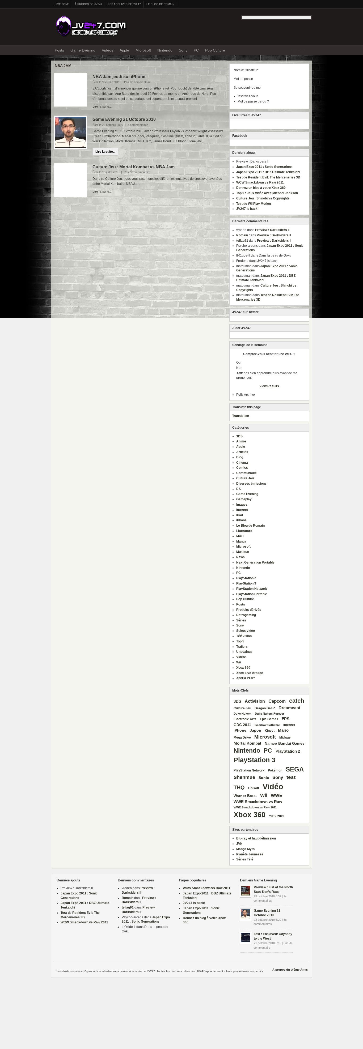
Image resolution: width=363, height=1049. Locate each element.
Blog (239, 457)
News (240, 557)
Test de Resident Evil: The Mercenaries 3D (268, 177)
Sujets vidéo (245, 631)
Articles (242, 452)
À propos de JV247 (88, 4)
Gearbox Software (267, 725)
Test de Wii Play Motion (253, 204)
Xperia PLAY (245, 678)
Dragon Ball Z (265, 708)
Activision (255, 701)
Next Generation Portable (255, 562)
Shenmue (244, 777)
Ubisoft (253, 788)
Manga (241, 541)
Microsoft (143, 50)
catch (296, 700)
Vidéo (273, 786)
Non (239, 368)
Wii (238, 662)
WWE (276, 795)
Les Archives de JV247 (124, 4)
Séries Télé (244, 859)
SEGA (295, 769)
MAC (240, 536)
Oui (238, 362)
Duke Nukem (242, 713)
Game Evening (82, 50)
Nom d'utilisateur (246, 70)
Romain (242, 235)
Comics (242, 468)
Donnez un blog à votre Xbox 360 (261, 188)
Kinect (270, 730)
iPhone (241, 520)
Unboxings (244, 652)
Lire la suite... (105, 151)
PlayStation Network (251, 589)
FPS (285, 719)
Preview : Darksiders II (272, 230)
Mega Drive (242, 737)
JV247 (94, 25)
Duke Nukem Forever (269, 713)
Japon (255, 730)
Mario (283, 730)
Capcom (277, 701)
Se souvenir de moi (247, 87)
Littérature (244, 531)
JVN (239, 844)
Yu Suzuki (276, 816)
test (291, 777)
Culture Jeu (245, 478)
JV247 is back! (247, 209)
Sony (183, 50)
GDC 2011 (242, 725)
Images (241, 504)
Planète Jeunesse (249, 854)
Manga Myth (245, 849)
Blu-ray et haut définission (256, 838)
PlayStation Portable (251, 594)
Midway (285, 737)
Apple (124, 50)
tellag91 (242, 240)
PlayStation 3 (246, 583)
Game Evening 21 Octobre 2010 (124, 119)
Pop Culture (215, 50)
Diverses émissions (251, 483)
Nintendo (164, 50)
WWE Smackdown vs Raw (258, 802)
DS (238, 489)
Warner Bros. (245, 796)
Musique (242, 552)
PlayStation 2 (246, 578)
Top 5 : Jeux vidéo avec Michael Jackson (267, 193)
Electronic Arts (245, 719)
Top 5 (240, 641)
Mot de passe (243, 79)
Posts (59, 50)
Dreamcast (289, 708)
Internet (242, 510)
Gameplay (244, 499)
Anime (241, 441)
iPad (239, 515)
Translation (240, 416)
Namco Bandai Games (285, 743)
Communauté (246, 473)
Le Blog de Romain (160, 4)
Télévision (244, 636)
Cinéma (242, 462)
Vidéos (107, 50)
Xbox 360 (243, 668)
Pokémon (275, 770)
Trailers (242, 647)
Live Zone (62, 4)
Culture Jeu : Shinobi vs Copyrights (263, 198)
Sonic (264, 778)
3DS (239, 436)
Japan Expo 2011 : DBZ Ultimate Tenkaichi (268, 172)
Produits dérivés (248, 610)
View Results (269, 386)
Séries (241, 620)
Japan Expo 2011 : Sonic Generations (264, 167)
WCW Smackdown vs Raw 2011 (260, 182)
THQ (239, 787)
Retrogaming (246, 615)
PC (196, 50)
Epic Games (269, 719)
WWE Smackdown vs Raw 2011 (255, 807)
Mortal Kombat (247, 743)
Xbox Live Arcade (249, 673)
